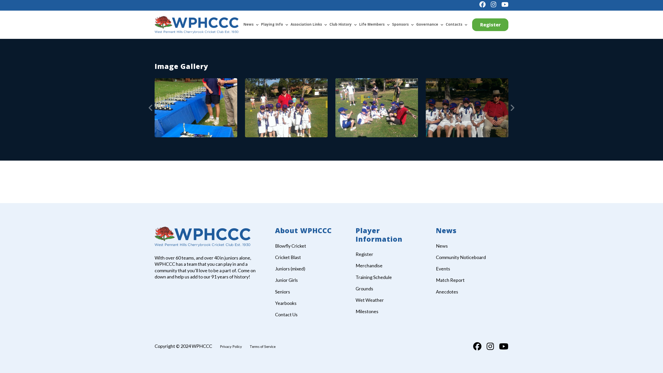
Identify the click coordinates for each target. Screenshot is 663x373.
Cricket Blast (288, 257)
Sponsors (400, 24)
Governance (427, 24)
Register (490, 24)
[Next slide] (512, 107)
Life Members (372, 24)
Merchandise (369, 265)
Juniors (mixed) (290, 268)
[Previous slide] (150, 107)
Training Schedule (374, 277)
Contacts (454, 24)
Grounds (364, 288)
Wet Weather (370, 300)
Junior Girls (286, 280)
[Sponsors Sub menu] (412, 24)
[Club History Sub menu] (355, 24)
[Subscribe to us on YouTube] (504, 4)
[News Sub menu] (257, 24)
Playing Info (272, 24)
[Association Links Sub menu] (325, 24)
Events (443, 268)
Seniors (282, 292)
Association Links (306, 24)
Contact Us (286, 314)
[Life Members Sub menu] (388, 24)
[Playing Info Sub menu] (286, 24)
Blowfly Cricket (290, 246)
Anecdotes (447, 292)
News (248, 24)
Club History (340, 24)
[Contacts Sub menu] (466, 24)
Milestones (367, 311)
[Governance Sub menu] (442, 24)
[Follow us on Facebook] (482, 4)
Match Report (450, 280)
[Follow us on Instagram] (493, 4)
